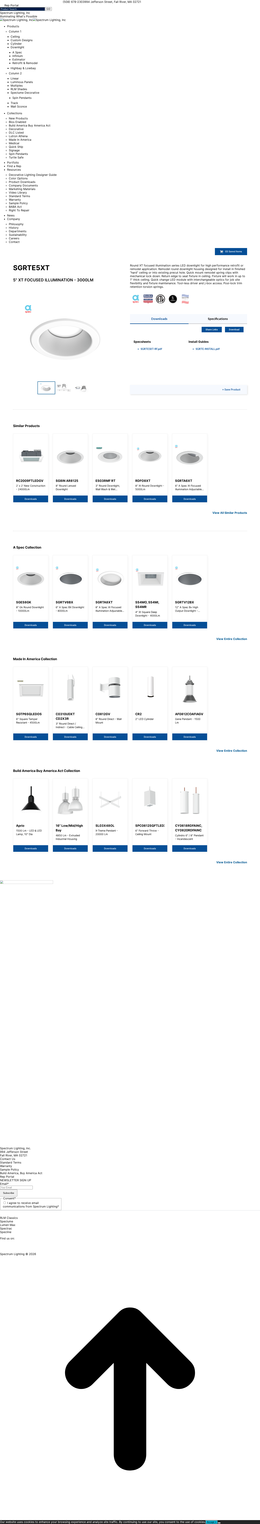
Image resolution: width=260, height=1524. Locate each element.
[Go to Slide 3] (82, 387)
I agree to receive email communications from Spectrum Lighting (31, 1204)
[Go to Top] (130, 1518)
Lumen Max (7, 1225)
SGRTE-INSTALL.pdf (208, 348)
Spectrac (6, 1228)
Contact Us (7, 1159)
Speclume (6, 1221)
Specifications (218, 319)
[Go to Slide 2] (64, 387)
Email (4, 1183)
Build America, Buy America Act (21, 1173)
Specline (5, 1232)
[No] (219, 1522)
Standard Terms (10, 1162)
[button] (64, 335)
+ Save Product (231, 389)
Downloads (159, 319)
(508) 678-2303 (73, 2)
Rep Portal (7, 1176)
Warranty (6, 1166)
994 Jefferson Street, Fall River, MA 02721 (112, 2)
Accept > (211, 1522)
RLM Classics (9, 1218)
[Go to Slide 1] (46, 387)
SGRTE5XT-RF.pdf (151, 348)
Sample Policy (9, 1169)
